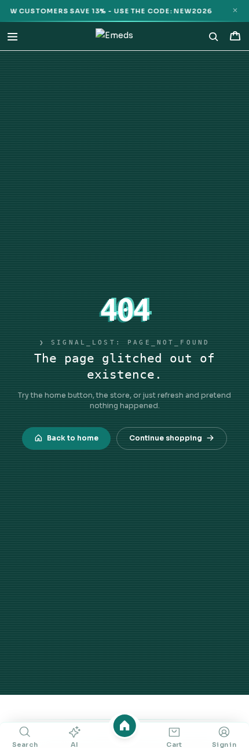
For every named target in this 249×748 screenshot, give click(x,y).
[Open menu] (12, 36)
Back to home (72, 438)
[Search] (213, 36)
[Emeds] (115, 36)
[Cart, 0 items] (235, 36)
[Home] (124, 725)
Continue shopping (165, 438)
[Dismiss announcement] (235, 11)
